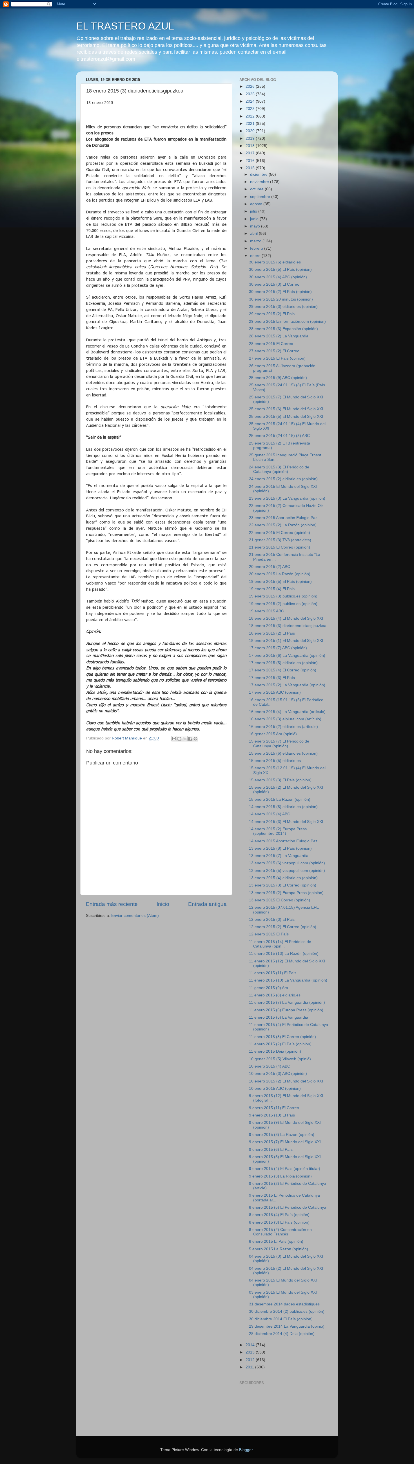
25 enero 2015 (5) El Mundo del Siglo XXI (286, 416)
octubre (257, 189)
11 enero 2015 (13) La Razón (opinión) (284, 953)
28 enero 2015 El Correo (271, 344)
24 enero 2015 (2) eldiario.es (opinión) (283, 479)
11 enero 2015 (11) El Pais (272, 973)
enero (256, 256)
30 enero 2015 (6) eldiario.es (275, 262)
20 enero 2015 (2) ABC (269, 567)
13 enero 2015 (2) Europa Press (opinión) (286, 893)
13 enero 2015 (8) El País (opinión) (280, 848)
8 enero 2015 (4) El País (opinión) (279, 1215)
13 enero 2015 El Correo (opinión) (279, 900)
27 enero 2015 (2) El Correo (274, 351)
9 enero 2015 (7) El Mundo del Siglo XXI (285, 1142)
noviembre (260, 182)
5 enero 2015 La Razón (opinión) (278, 1249)
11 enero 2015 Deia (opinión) (275, 1051)
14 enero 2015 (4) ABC (269, 814)
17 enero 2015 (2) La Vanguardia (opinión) (287, 685)
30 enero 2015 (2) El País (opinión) (280, 292)
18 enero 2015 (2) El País (272, 633)
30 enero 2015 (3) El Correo (274, 284)
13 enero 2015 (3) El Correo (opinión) (282, 885)
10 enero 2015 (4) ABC (269, 1066)
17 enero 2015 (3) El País (272, 678)
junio (255, 219)
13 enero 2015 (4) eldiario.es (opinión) (283, 878)
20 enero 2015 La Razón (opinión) (279, 574)
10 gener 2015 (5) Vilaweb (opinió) (280, 1059)
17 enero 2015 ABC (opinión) (275, 692)
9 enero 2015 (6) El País (271, 1149)
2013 (251, 1352)
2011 (250, 1367)
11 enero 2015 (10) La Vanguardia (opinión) (288, 980)
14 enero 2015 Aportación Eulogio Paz (283, 841)
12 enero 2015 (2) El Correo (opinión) (282, 927)
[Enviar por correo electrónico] (174, 738)
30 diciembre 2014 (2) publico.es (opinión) (286, 1311)
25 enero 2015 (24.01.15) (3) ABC (279, 436)
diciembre (259, 174)
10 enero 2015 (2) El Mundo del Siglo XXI (286, 1081)
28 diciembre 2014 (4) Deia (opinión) (282, 1334)
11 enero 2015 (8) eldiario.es (275, 995)
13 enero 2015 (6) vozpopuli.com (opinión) (287, 863)
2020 (251, 131)
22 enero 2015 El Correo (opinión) (279, 533)
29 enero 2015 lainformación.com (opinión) (287, 321)
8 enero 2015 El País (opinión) (276, 1241)
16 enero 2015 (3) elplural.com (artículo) (285, 719)
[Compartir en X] (185, 738)
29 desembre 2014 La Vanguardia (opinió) (286, 1326)
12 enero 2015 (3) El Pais (272, 919)
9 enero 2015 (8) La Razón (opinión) (281, 1135)
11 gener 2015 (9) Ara (268, 988)
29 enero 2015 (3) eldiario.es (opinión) (283, 306)
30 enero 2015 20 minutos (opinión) (281, 299)
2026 (251, 86)
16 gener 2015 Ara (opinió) (273, 734)
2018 (251, 146)
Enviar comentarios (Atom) (135, 915)
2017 (251, 153)
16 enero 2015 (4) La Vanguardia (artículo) (287, 712)
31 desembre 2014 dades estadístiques (284, 1304)
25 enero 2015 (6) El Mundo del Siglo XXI (286, 409)
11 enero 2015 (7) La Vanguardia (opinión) (287, 1002)
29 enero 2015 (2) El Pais (272, 314)
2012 (251, 1360)
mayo (255, 226)
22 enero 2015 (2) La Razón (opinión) (283, 525)
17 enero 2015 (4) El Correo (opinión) (282, 670)
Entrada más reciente (112, 904)
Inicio (163, 904)
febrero (257, 248)
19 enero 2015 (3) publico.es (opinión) (283, 596)
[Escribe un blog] (179, 738)
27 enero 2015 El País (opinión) (277, 358)
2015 (251, 168)
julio (254, 211)
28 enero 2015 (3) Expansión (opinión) (283, 329)
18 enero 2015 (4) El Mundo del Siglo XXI (286, 618)
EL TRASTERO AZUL (125, 26)
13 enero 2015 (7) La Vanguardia (278, 856)
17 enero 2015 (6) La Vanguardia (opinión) (287, 655)
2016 (251, 161)
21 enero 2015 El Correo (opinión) (279, 547)
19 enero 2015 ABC (266, 611)
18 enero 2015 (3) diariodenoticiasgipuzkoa (287, 626)
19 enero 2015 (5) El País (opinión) (280, 581)
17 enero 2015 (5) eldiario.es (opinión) (283, 663)
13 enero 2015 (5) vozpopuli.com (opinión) (287, 871)
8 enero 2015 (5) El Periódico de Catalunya (287, 1207)
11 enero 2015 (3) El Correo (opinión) (282, 1037)
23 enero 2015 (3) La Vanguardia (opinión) (287, 498)
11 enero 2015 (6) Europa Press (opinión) (286, 1010)
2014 (251, 1345)
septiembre (260, 197)
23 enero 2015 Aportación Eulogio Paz (283, 518)
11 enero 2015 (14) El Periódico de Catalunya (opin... (280, 944)
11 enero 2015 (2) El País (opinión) (280, 1044)
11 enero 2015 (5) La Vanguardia (278, 1017)
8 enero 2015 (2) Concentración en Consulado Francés (280, 1232)
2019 (251, 138)
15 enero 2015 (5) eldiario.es (275, 761)
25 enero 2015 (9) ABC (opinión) (278, 378)
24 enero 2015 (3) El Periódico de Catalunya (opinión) (279, 469)
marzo (256, 241)
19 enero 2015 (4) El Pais (272, 589)
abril (254, 233)
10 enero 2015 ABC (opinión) (275, 1088)
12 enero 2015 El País (269, 934)
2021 (251, 123)
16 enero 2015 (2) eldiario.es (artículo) (283, 727)
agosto (256, 204)
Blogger (246, 1450)
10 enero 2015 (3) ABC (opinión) (278, 1074)
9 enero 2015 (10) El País (272, 1115)
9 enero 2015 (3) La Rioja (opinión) (280, 1176)
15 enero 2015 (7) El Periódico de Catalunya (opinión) (279, 743)
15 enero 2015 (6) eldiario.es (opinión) (283, 753)
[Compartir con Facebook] (190, 738)
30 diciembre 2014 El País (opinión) (281, 1319)
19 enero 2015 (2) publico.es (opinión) (283, 604)
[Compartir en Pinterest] (195, 738)
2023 (251, 109)
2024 (251, 101)
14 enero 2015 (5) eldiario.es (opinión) (283, 807)
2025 (251, 94)
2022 (251, 116)
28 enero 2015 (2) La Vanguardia (278, 336)
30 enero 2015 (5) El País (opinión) (280, 269)
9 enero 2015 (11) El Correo (274, 1108)
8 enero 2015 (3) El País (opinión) (279, 1222)
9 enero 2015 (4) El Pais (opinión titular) (284, 1169)
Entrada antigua (207, 904)
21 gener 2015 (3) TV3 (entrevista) (280, 540)
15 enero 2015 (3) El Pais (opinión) (280, 780)
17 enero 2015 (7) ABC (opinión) (278, 648)
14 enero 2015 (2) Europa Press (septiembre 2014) (278, 831)
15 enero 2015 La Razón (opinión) (279, 799)
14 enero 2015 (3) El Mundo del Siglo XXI (286, 822)
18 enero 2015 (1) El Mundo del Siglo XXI (286, 641)
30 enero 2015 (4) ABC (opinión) (278, 277)
